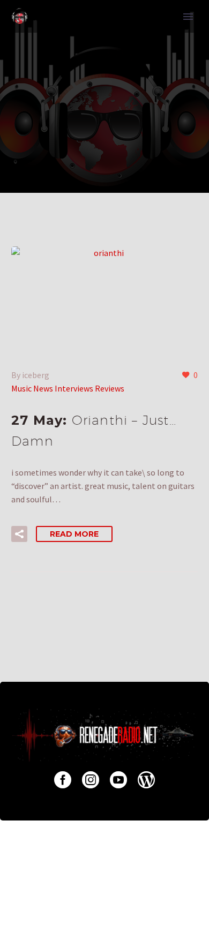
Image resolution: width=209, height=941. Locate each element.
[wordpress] (146, 779)
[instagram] (90, 779)
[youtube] (118, 779)
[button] (19, 534)
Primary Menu (188, 17)
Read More (74, 534)
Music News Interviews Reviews (67, 388)
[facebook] (62, 779)
